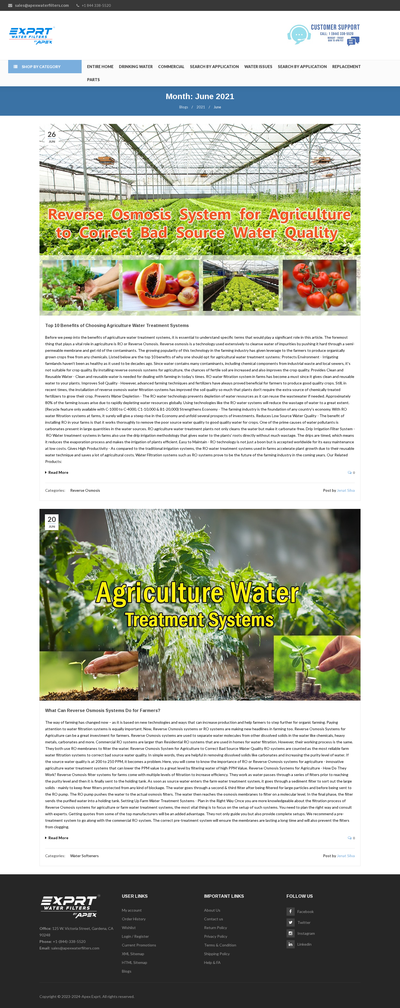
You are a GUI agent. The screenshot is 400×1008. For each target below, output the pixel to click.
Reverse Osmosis (85, 490)
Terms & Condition (220, 945)
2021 (200, 107)
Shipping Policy (217, 953)
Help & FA (212, 962)
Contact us (213, 919)
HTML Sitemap (134, 962)
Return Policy (215, 927)
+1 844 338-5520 (96, 5)
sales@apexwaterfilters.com (75, 948)
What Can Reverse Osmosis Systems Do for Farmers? (102, 710)
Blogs (183, 107)
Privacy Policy (215, 936)
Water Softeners (84, 855)
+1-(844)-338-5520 (69, 941)
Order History (134, 919)
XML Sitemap (133, 953)
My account (132, 910)
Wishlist (129, 927)
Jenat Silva (346, 490)
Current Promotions (139, 945)
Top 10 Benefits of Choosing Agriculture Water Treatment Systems (117, 325)
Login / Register (135, 936)
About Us (212, 910)
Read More (58, 472)
